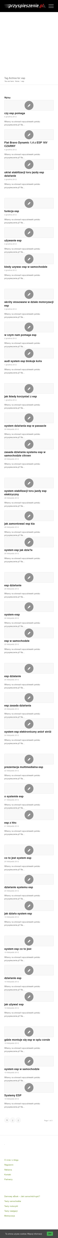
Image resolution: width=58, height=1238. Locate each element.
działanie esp (12, 978)
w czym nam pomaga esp (20, 335)
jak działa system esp (18, 913)
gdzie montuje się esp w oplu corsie (27, 1040)
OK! (50, 1234)
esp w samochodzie (16, 641)
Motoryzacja (9, 1215)
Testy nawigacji (11, 1210)
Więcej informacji (34, 1233)
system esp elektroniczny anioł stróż (27, 732)
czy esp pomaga (14, 113)
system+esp (12, 614)
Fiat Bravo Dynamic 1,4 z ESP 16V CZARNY (25, 144)
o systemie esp (13, 796)
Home (17, 81)
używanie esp (13, 240)
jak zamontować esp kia (19, 524)
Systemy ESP (12, 1095)
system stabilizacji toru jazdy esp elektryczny (25, 492)
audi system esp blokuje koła (23, 361)
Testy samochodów (12, 1201)
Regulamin (8, 1164)
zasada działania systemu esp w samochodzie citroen (25, 453)
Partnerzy (8, 1179)
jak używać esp (14, 1004)
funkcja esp (11, 211)
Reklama (8, 1169)
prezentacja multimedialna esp (23, 767)
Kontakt (7, 1174)
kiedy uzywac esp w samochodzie (25, 267)
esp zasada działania (17, 705)
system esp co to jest (17, 949)
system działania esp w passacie (25, 426)
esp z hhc (10, 823)
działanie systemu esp (18, 887)
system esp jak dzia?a (18, 550)
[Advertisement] (29, 43)
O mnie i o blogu (11, 1159)
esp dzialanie (12, 676)
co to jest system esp (17, 858)
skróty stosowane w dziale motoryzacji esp (29, 303)
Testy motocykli (11, 1206)
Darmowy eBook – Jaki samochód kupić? (22, 1196)
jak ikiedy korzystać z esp (20, 396)
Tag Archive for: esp (14, 78)
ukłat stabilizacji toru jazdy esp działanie (24, 174)
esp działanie (12, 585)
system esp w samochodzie (21, 1069)
